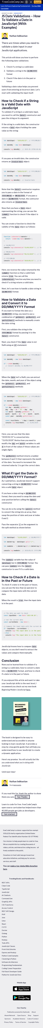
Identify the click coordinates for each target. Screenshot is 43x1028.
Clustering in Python (9, 959)
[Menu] (31, 2)
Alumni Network (9, 1015)
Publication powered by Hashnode (18, 1012)
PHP (3, 914)
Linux (4, 921)
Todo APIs (5, 943)
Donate (37, 2)
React (4, 924)
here (28, 689)
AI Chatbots (6, 895)
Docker (4, 930)
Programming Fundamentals (12, 965)
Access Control (7, 908)
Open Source (21, 1015)
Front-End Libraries (9, 949)
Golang (4, 933)
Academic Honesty (19, 1019)
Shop (29, 1015)
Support (36, 1015)
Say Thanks (22, 797)
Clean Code (6, 886)
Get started (9, 814)
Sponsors (8, 1019)
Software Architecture (10, 962)
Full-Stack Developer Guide (12, 971)
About (34, 1012)
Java (3, 917)
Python (4, 937)
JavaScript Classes (8, 946)
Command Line (7, 898)
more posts (17, 785)
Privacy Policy (8, 1022)
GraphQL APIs (7, 902)
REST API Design (8, 911)
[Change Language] (26, 2)
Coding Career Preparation (11, 968)
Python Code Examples (10, 956)
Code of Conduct (33, 1019)
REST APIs (5, 883)
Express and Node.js (9, 952)
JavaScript (5, 892)
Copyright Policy (33, 1022)
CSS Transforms (7, 905)
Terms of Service (20, 1022)
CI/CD (4, 927)
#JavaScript (18, 13)
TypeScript (6, 889)
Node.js (4, 940)
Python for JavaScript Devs (11, 975)
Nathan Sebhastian (18, 36)
